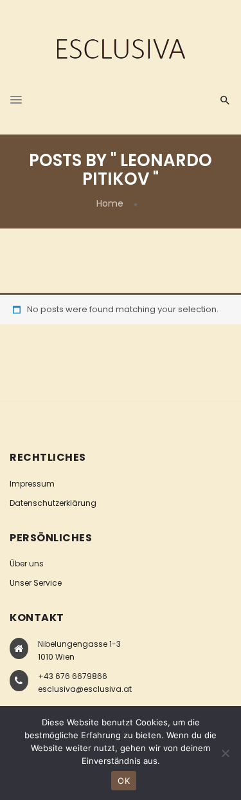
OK (124, 781)
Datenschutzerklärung (53, 503)
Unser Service (36, 582)
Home (109, 203)
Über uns (27, 563)
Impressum (32, 483)
